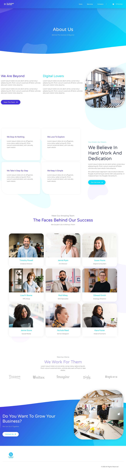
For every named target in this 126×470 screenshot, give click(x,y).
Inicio (80, 4)
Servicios (90, 4)
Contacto (100, 4)
